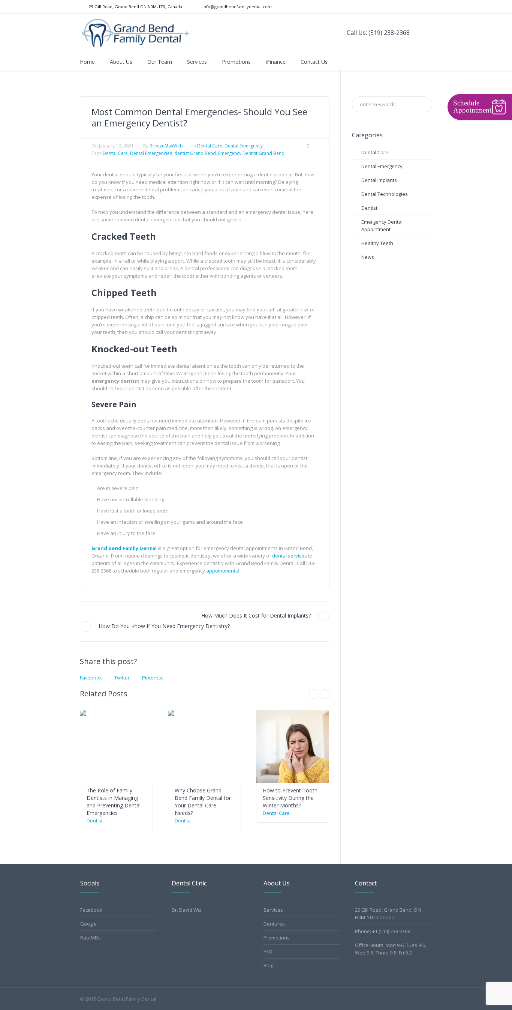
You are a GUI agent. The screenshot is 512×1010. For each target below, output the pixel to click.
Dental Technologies (384, 194)
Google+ (89, 923)
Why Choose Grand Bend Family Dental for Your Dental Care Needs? (203, 801)
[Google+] (421, 6)
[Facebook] (413, 6)
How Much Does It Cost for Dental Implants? (256, 615)
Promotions (276, 937)
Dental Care (209, 146)
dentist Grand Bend (195, 153)
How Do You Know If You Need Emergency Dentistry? (164, 626)
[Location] (428, 6)
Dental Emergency (244, 146)
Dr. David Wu (186, 909)
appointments (222, 570)
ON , (135, 6)
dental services (289, 555)
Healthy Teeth (377, 243)
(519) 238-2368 (389, 33)
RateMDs (90, 937)
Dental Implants (379, 180)
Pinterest (152, 677)
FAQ (267, 951)
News (367, 257)
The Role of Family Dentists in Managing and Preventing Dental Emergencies (114, 801)
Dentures (274, 923)
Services (273, 909)
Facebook (91, 677)
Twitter (122, 677)
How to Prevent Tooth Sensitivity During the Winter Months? (290, 798)
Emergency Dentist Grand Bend (251, 153)
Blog (268, 965)
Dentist (95, 820)
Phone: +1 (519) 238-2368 (382, 931)
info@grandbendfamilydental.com (237, 6)
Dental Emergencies (151, 153)
